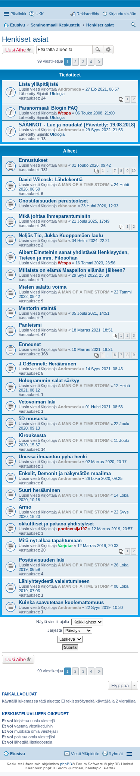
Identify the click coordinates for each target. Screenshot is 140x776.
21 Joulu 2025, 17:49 (90, 221)
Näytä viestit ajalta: (53, 621)
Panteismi (30, 325)
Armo (25, 507)
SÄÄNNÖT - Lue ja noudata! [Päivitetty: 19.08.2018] (77, 125)
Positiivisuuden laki (42, 560)
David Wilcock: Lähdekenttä (51, 179)
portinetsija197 (72, 529)
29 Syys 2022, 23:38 (90, 275)
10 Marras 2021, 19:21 (92, 349)
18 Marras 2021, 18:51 (92, 330)
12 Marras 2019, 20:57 (112, 529)
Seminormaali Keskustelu (56, 25)
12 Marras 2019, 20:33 (97, 545)
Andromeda (69, 89)
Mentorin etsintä (37, 308)
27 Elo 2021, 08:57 (102, 89)
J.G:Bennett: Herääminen (47, 364)
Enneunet (30, 344)
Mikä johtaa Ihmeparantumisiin (54, 216)
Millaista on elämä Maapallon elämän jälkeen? (72, 270)
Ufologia (57, 93)
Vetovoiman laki (37, 402)
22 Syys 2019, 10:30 (104, 607)
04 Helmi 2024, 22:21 (91, 240)
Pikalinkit (18, 14)
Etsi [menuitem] (134, 26)
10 (134, 171)
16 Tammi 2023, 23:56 (95, 263)
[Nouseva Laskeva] (70, 639)
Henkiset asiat (100, 25)
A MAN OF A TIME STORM (83, 184)
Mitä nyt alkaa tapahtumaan (50, 540)
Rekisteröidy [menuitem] (88, 14)
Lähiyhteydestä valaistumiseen (54, 581)
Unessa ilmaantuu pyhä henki (53, 456)
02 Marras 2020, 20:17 (106, 461)
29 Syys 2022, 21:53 (104, 130)
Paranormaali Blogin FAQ (48, 108)
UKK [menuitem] (39, 14)
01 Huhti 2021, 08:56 (104, 407)
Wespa (64, 113)
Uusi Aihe (15, 49)
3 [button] (83, 62)
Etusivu (17, 25)
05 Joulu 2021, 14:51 (90, 313)
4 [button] (91, 62)
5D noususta (33, 418)
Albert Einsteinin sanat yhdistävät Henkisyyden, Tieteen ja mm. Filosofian (74, 255)
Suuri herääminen (39, 490)
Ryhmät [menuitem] (116, 753)
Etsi (97, 49)
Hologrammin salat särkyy (49, 380)
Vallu (62, 165)
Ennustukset (33, 160)
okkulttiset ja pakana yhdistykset (56, 524)
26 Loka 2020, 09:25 (103, 478)
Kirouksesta (32, 435)
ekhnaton (67, 206)
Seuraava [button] (99, 62)
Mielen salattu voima (42, 287)
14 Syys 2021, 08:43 (104, 369)
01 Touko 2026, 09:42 (91, 165)
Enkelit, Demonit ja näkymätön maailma (65, 473)
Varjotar (65, 545)
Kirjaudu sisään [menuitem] (122, 14)
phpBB (66, 764)
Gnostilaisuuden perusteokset (53, 201)
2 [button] (75, 62)
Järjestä (55, 630)
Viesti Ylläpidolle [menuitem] (85, 753)
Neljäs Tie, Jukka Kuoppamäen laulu (61, 235)
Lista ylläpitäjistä (38, 84)
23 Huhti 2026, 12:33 (99, 206)
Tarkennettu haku (108, 49)
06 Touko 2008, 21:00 (95, 113)
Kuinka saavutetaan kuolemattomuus (61, 602)
